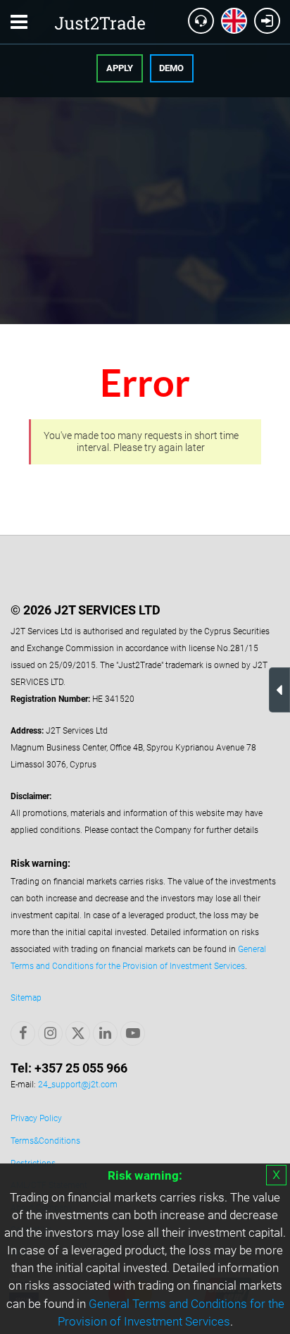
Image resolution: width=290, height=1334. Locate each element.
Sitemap (26, 998)
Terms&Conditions (45, 1141)
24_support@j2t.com (78, 1084)
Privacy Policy (36, 1118)
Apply (119, 68)
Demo (171, 68)
